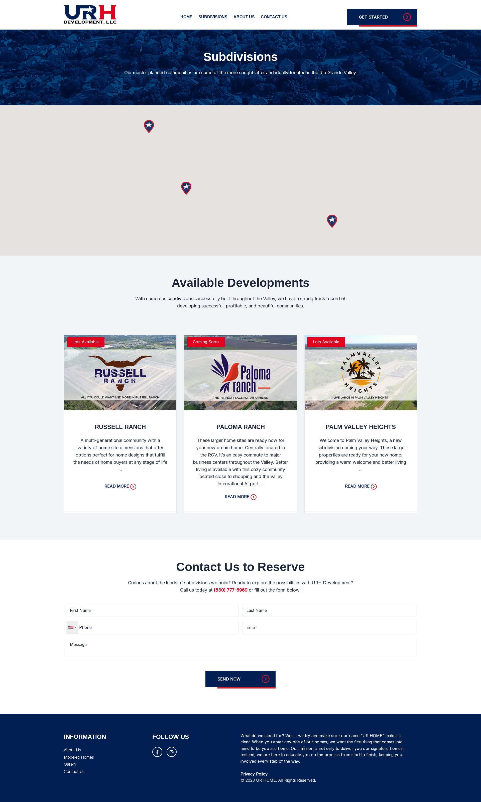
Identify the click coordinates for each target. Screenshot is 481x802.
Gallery (70, 764)
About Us (72, 749)
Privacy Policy (254, 773)
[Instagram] (172, 752)
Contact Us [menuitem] (274, 17)
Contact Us (74, 771)
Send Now (229, 678)
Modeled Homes (79, 757)
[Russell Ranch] (120, 372)
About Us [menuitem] (244, 17)
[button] (332, 221)
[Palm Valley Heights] (361, 372)
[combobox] (72, 627)
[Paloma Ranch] (240, 372)
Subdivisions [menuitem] (212, 17)
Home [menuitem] (186, 17)
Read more (116, 486)
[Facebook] (157, 752)
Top (469, 790)
